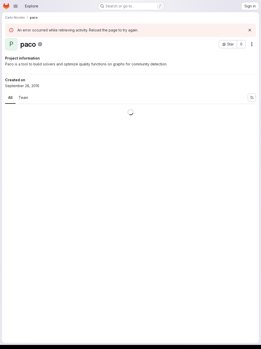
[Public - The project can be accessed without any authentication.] (40, 44)
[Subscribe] (252, 98)
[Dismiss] (250, 30)
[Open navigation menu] (15, 6)
